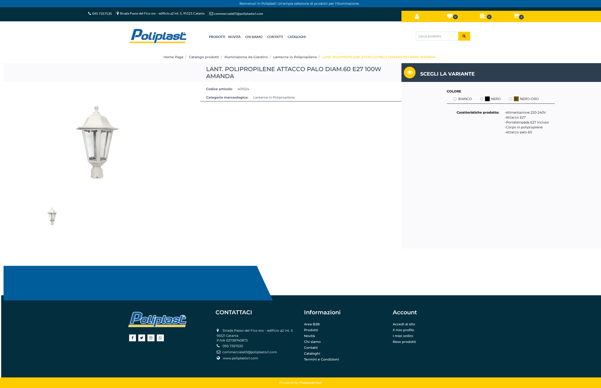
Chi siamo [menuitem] (312, 342)
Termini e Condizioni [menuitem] (321, 359)
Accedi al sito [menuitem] (404, 324)
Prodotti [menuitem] (311, 330)
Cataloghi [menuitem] (312, 353)
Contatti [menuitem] (311, 348)
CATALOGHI (297, 37)
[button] (464, 36)
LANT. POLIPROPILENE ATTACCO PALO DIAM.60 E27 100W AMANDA (378, 57)
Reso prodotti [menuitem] (404, 342)
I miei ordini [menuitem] (403, 336)
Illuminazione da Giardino (246, 57)
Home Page (174, 57)
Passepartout (311, 382)
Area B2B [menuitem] (312, 324)
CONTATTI (275, 37)
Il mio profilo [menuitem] (403, 330)
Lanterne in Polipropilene (295, 57)
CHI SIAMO (253, 37)
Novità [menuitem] (309, 336)
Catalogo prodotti (204, 57)
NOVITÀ (234, 37)
